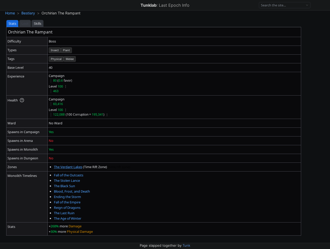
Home (10, 13)
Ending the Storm (67, 196)
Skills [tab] (37, 23)
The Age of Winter (67, 218)
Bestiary (28, 13)
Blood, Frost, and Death (72, 191)
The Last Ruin (64, 213)
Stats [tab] (12, 23)
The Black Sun (64, 186)
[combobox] (282, 5)
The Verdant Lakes (68, 167)
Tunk (186, 245)
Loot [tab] (25, 23)
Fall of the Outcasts (68, 175)
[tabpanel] (153, 131)
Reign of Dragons (67, 207)
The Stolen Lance (67, 180)
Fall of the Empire (67, 202)
